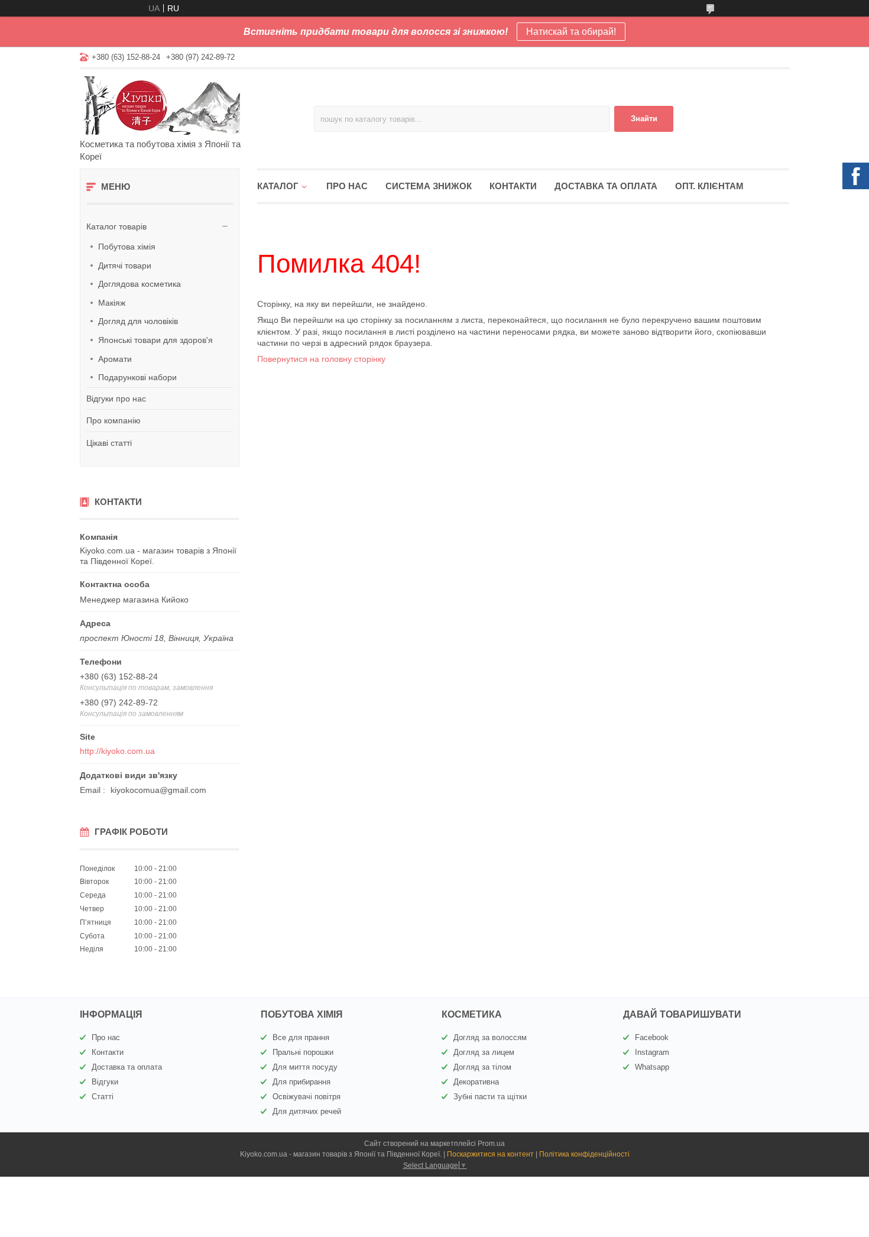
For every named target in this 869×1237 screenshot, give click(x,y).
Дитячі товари (124, 265)
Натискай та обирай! (571, 32)
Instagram (652, 1052)
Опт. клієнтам (709, 186)
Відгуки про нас (116, 398)
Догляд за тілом (482, 1067)
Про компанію (113, 420)
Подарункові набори (137, 377)
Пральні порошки (303, 1052)
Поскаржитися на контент (490, 1154)
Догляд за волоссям (490, 1037)
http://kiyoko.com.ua (117, 751)
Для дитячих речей (307, 1111)
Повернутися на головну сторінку (321, 359)
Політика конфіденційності (584, 1154)
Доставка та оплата (606, 186)
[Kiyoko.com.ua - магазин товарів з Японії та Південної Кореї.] (183, 104)
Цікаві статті (109, 443)
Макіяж (111, 302)
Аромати (115, 359)
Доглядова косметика (139, 284)
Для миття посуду (305, 1067)
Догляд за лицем (483, 1052)
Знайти (644, 118)
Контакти (513, 186)
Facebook (652, 1037)
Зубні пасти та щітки (490, 1096)
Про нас (347, 186)
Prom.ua (491, 1143)
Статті (103, 1096)
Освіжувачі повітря (307, 1096)
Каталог (278, 186)
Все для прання (301, 1037)
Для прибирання (301, 1081)
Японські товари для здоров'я (155, 340)
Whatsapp (652, 1067)
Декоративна (476, 1081)
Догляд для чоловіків (138, 321)
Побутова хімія (126, 246)
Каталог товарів (116, 226)
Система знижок (428, 186)
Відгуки (105, 1081)
